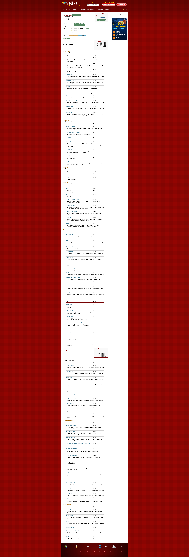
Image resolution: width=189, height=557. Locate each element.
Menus (65, 35)
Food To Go (87, 551)
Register (107, 9)
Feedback (103, 551)
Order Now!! (81, 35)
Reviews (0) (73, 35)
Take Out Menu (95, 551)
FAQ (78, 9)
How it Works (72, 9)
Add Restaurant (99, 9)
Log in (125, 9)
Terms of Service (70, 551)
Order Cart (64, 9)
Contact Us (115, 551)
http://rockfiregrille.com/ (76, 32)
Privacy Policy (79, 551)
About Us (109, 551)
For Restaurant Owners (87, 9)
